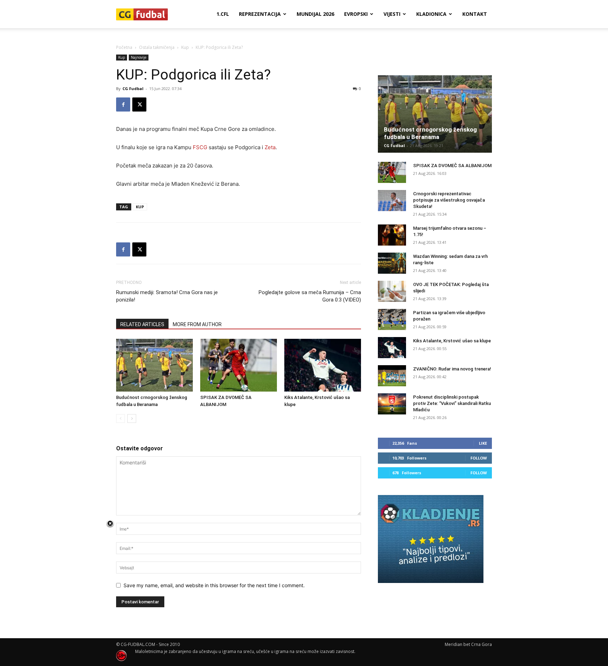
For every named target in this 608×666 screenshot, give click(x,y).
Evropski (356, 14)
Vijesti (392, 14)
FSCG (200, 147)
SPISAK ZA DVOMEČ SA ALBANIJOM (452, 165)
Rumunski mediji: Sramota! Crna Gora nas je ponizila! (167, 296)
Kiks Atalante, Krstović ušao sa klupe (452, 340)
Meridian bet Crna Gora (468, 644)
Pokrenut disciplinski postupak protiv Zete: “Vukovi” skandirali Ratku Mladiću (452, 403)
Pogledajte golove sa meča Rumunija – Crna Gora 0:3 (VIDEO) (310, 296)
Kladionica (431, 14)
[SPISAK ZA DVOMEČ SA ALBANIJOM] (238, 365)
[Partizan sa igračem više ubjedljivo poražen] (392, 319)
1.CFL (222, 14)
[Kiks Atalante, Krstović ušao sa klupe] (322, 365)
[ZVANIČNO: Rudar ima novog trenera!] (392, 375)
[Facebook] (123, 104)
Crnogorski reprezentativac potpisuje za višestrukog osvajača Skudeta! (449, 200)
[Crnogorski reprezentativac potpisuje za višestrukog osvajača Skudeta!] (392, 200)
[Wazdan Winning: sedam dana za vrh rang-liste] (392, 263)
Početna (124, 47)
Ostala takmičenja (157, 47)
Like (483, 443)
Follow (478, 458)
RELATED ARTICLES (142, 324)
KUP (140, 206)
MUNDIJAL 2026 (315, 14)
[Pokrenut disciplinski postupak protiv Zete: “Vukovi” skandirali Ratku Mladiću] (392, 403)
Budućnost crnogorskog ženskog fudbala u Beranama (430, 133)
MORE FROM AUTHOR (197, 324)
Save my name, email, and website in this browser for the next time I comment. (214, 585)
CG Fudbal (133, 88)
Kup (185, 47)
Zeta (270, 147)
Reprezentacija (260, 14)
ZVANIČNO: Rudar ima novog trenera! (452, 369)
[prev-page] (120, 418)
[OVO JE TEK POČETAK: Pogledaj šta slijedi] (392, 291)
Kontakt (474, 14)
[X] (139, 104)
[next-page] (131, 418)
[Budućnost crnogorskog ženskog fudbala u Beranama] (154, 365)
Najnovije (138, 57)
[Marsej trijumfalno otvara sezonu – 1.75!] (392, 235)
